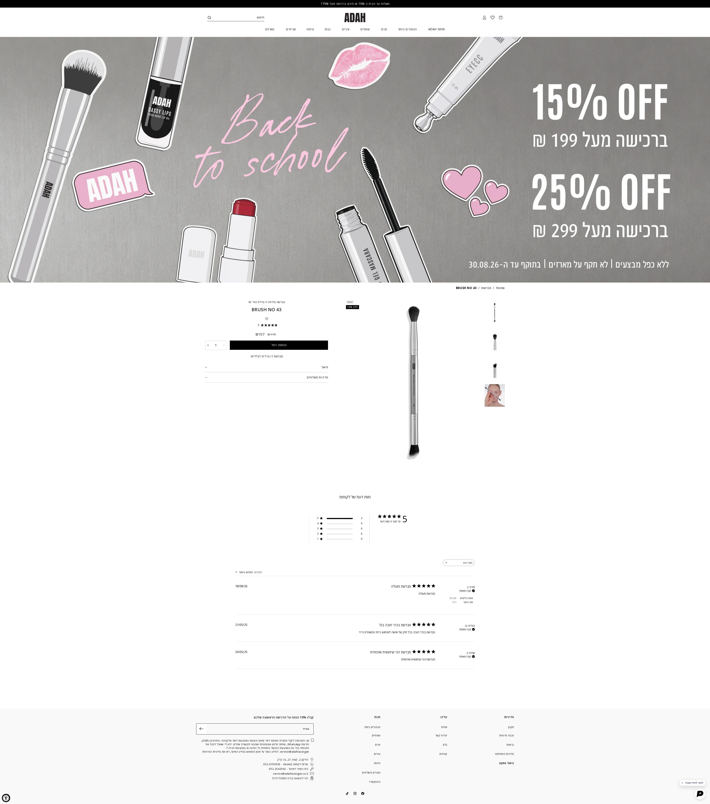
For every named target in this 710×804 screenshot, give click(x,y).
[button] (209, 17)
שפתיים (376, 735)
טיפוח (377, 763)
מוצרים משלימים (371, 772)
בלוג (445, 744)
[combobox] (459, 563)
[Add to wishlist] (266, 318)
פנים (377, 744)
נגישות (510, 744)
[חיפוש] (209, 17)
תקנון (511, 727)
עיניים (377, 754)
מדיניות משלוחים (504, 754)
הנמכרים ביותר (372, 727)
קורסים (443, 754)
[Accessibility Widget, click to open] (6, 798)
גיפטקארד (375, 781)
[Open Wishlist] (492, 17)
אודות (444, 727)
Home (500, 288)
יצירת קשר (441, 735)
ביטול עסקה (506, 763)
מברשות (486, 288)
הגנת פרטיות (506, 735)
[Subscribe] (201, 728)
